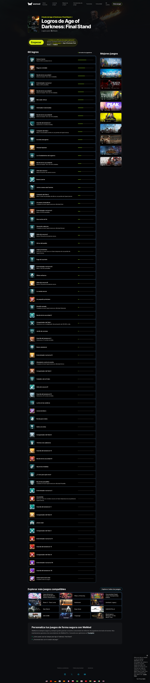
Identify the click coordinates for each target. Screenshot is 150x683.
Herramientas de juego (77, 3)
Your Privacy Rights (141, 678)
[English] (47, 681)
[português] (77, 681)
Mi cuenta (107, 3)
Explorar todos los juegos (111, 589)
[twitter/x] (71, 674)
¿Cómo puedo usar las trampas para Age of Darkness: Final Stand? (52, 636)
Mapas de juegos (65, 3)
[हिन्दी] (90, 681)
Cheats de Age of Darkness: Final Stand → (56, 17)
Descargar (117, 4)
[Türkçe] (86, 681)
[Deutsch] (55, 681)
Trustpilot (91, 633)
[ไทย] (103, 681)
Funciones (89, 4)
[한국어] (60, 681)
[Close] (147, 655)
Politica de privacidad (78, 668)
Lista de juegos (54, 3)
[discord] (65, 675)
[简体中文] (51, 681)
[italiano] (99, 681)
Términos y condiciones (63, 668)
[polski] (73, 681)
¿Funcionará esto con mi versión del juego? (45, 639)
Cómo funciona (44, 3)
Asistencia (90, 668)
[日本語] (81, 681)
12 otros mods (57, 43)
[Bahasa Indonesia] (95, 681)
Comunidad (99, 4)
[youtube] (85, 674)
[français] (68, 681)
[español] (64, 681)
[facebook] (78, 674)
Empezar (36, 42)
